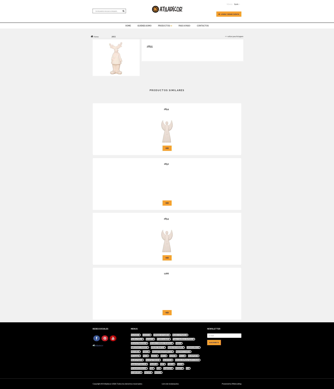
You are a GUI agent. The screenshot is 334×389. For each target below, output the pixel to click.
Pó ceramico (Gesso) (138, 368)
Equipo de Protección (138, 364)
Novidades (135, 335)
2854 (166, 109)
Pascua (181, 356)
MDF (162, 364)
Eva (187, 368)
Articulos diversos (157, 347)
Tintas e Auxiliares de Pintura (183, 339)
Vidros (163, 356)
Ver (167, 148)
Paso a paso (184, 26)
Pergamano (167, 368)
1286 (166, 273)
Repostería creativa (183, 352)
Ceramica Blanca (193, 347)
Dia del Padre (193, 356)
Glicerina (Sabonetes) (138, 343)
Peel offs (147, 372)
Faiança (145, 352)
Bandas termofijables (175, 347)
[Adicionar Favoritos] (167, 128)
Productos (164, 26)
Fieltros (171, 364)
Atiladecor (107, 384)
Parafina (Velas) (136, 339)
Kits (158, 368)
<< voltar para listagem (234, 36)
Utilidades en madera (161, 335)
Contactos (203, 26)
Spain (236, 4)
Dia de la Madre (136, 360)
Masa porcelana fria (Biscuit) (162, 352)
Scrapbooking (136, 372)
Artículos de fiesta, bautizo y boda (187, 360)
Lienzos (154, 356)
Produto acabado (163, 339)
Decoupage (135, 356)
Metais (178, 343)
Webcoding (236, 384)
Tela (151, 368)
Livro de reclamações (170, 384)
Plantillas (153, 364)
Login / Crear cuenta (229, 14)
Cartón (179, 364)
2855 (150, 46)
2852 (166, 164)
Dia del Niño (167, 360)
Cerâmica (146, 335)
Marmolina (135, 352)
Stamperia (149, 339)
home (128, 26)
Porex (145, 356)
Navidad (172, 356)
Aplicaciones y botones (139, 347)
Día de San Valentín (152, 360)
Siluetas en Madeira (180, 335)
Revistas (158, 372)
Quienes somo (144, 26)
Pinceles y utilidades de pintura (161, 343)
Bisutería (179, 368)
